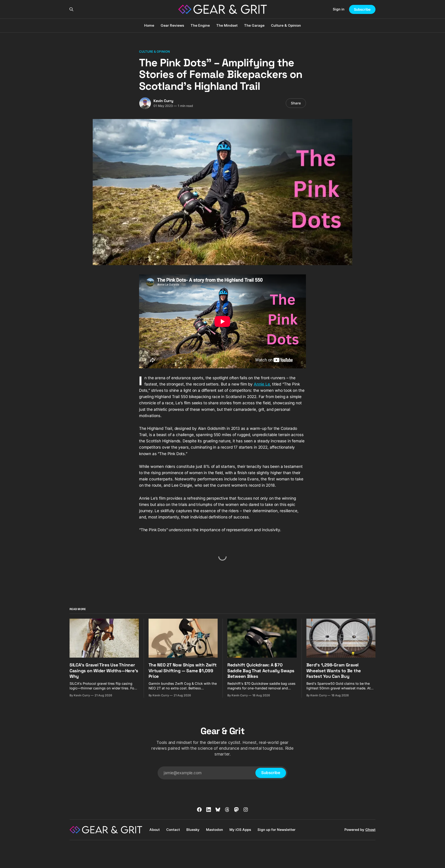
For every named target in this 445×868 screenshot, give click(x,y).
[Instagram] (245, 809)
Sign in (338, 9)
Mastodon (214, 829)
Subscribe (362, 9)
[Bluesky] (218, 809)
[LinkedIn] (208, 809)
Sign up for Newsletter (276, 829)
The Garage (254, 25)
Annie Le (262, 384)
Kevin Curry (163, 100)
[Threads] (227, 809)
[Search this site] (71, 9)
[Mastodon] (236, 809)
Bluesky (193, 829)
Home (149, 25)
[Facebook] (199, 809)
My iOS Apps (240, 829)
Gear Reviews (172, 25)
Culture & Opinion (286, 25)
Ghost (370, 829)
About (154, 829)
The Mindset (227, 25)
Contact (173, 829)
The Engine (200, 25)
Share (296, 103)
